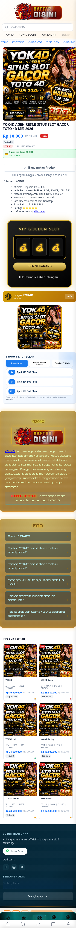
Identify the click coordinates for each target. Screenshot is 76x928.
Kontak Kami (10, 889)
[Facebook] (6, 868)
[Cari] (6, 27)
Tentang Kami (11, 883)
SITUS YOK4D (18, 42)
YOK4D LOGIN (27, 34)
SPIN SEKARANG (40, 266)
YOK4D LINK (49, 34)
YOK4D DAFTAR (35, 42)
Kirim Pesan (17, 851)
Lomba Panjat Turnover (39, 364)
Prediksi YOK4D (62, 363)
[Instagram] (14, 868)
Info (69, 296)
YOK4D (9, 34)
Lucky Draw (16, 363)
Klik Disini (39, 211)
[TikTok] (22, 868)
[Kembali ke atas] (69, 904)
